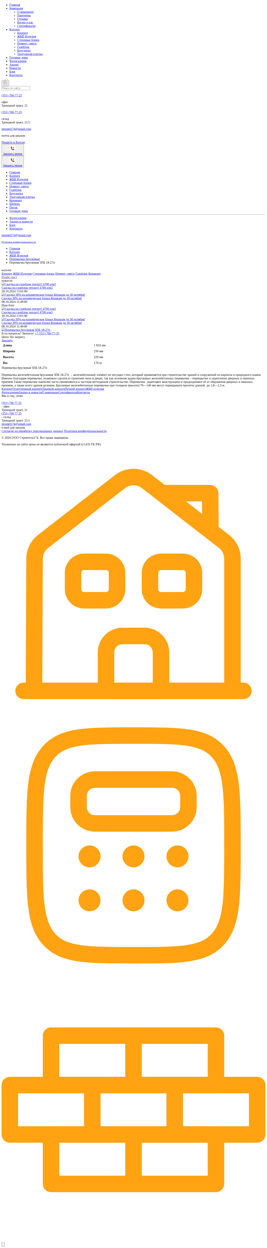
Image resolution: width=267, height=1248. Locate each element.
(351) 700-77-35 (12, 112)
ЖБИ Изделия (26, 36)
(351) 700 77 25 (12, 403)
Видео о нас (25, 22)
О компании (25, 11)
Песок (13, 207)
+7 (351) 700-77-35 (47, 333)
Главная (14, 4)
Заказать (7, 340)
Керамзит (15, 200)
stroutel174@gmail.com (16, 129)
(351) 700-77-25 (12, 95)
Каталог (14, 29)
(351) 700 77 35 (12, 413)
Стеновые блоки (28, 40)
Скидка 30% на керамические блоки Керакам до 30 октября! (42, 298)
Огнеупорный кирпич (27, 388)
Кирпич (22, 33)
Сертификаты (26, 26)
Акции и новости (21, 221)
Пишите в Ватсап (13, 142)
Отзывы (22, 19)
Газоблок (23, 47)
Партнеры (24, 15)
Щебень (14, 204)
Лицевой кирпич (53, 388)
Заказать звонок (12, 153)
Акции (14, 64)
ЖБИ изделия (95, 388)
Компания (16, 8)
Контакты (15, 75)
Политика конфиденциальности (19, 242)
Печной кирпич (75, 388)
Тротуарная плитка (30, 54)
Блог (12, 71)
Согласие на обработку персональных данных (32, 431)
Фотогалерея (17, 61)
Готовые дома (18, 57)
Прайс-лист (9, 277)
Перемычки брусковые (24, 259)
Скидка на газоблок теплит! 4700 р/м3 (27, 287)
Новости (15, 68)
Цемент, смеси (27, 43)
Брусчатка (24, 50)
